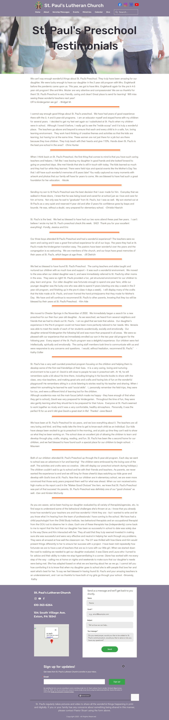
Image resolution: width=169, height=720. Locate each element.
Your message (92, 631)
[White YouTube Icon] (39, 598)
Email (89, 609)
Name (90, 598)
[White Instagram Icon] (35, 598)
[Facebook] (120, 4)
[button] (46, 12)
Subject (89, 620)
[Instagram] (125, 4)
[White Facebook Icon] (43, 598)
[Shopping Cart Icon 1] (131, 4)
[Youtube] (137, 4)
